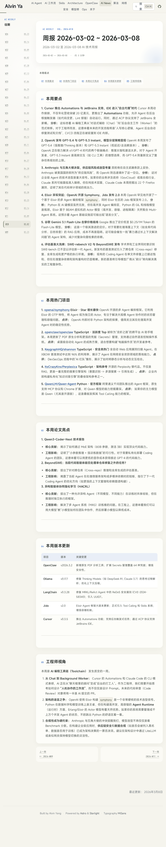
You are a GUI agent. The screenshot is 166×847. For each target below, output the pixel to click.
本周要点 (48, 81)
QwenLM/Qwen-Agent (60, 384)
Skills (62, 3)
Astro (83, 813)
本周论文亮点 (90, 81)
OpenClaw (91, 3)
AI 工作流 (50, 3)
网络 (124, 3)
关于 (92, 9)
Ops (84, 9)
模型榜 (75, 9)
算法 (116, 3)
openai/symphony (57, 310)
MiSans (122, 813)
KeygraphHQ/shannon (60, 349)
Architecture (75, 3)
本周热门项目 (68, 81)
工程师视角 (134, 81)
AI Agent (36, 3)
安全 (65, 9)
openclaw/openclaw (59, 332)
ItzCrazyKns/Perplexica (61, 367)
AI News (106, 3)
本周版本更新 (112, 81)
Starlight (94, 813)
